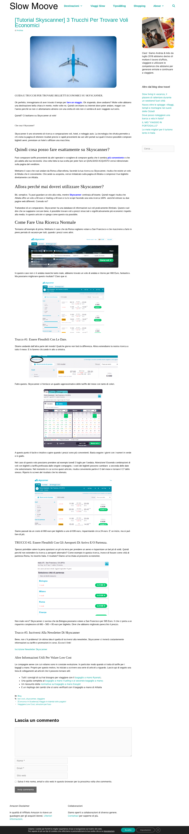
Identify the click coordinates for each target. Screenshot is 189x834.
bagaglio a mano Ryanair (88, 677)
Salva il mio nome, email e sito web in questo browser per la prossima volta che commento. (65, 781)
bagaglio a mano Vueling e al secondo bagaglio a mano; (74, 680)
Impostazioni (145, 830)
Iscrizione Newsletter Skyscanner (31, 649)
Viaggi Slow (98, 6)
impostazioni (109, 831)
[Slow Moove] (34, 6)
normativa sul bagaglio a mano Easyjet (61, 684)
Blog (19, 696)
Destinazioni (71, 6)
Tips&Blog (119, 6)
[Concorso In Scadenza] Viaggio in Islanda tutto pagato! (42, 701)
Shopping (139, 6)
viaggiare (41, 699)
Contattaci (73, 816)
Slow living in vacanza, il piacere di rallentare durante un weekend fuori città (156, 97)
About (157, 6)
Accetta (128, 830)
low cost (21, 699)
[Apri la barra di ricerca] (173, 6)
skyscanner (31, 699)
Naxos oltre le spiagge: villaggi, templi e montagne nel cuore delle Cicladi (158, 108)
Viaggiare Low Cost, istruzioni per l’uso (34, 704)
